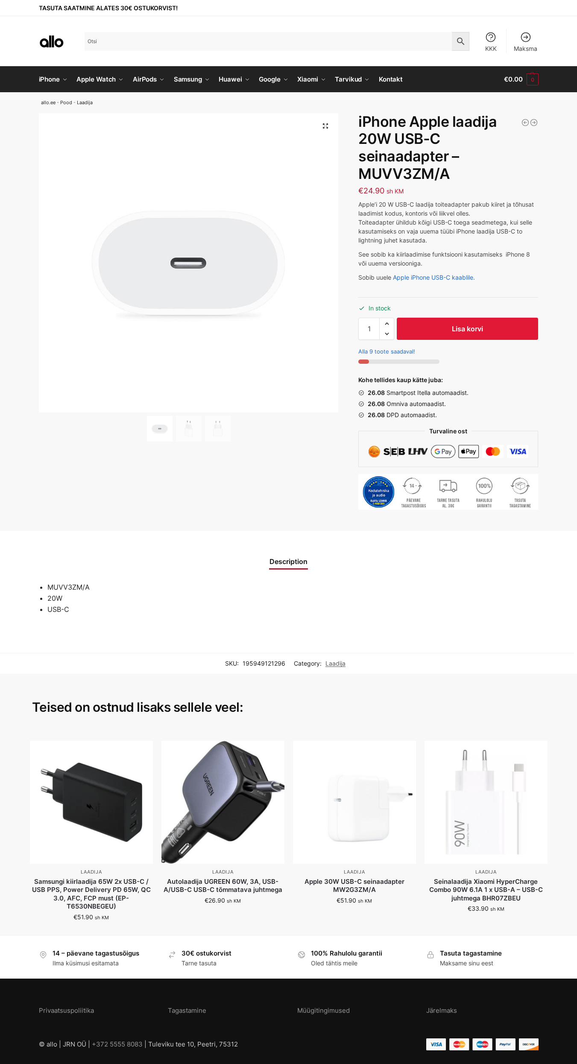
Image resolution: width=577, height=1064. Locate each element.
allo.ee (48, 102)
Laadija (85, 102)
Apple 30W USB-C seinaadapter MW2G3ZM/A (354, 885)
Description (288, 561)
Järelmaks (441, 1010)
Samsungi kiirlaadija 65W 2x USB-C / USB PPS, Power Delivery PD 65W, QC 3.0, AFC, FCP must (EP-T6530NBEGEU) (91, 894)
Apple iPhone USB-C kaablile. (434, 277)
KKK (491, 48)
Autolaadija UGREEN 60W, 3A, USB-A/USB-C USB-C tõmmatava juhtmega (223, 885)
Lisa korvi (467, 328)
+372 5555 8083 (117, 1044)
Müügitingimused (323, 1010)
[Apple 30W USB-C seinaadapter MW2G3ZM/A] (354, 802)
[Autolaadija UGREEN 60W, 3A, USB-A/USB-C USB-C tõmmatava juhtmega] (222, 802)
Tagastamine (187, 1010)
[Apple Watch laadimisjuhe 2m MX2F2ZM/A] (525, 122)
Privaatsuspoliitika (66, 1010)
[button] (387, 323)
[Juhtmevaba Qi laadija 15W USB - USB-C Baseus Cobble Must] (534, 122)
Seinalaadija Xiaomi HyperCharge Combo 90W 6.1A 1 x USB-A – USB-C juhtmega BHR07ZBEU (486, 889)
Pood (66, 102)
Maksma (525, 48)
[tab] (288, 556)
